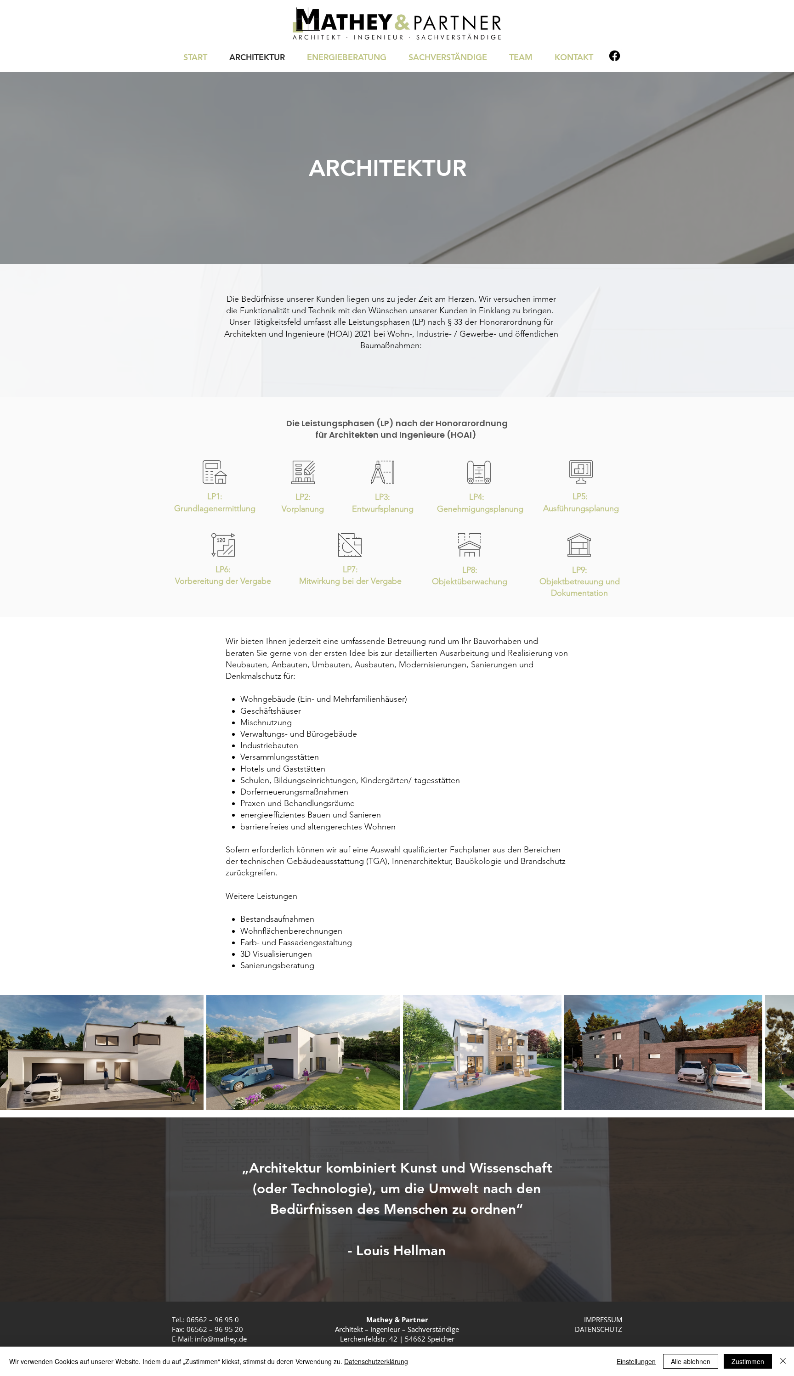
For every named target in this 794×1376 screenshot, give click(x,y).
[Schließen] (782, 1361)
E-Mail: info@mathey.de (209, 1338)
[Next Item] (778, 1052)
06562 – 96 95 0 (213, 1319)
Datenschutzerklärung (376, 1361)
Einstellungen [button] (636, 1361)
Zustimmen (748, 1361)
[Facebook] (614, 56)
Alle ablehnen (690, 1361)
